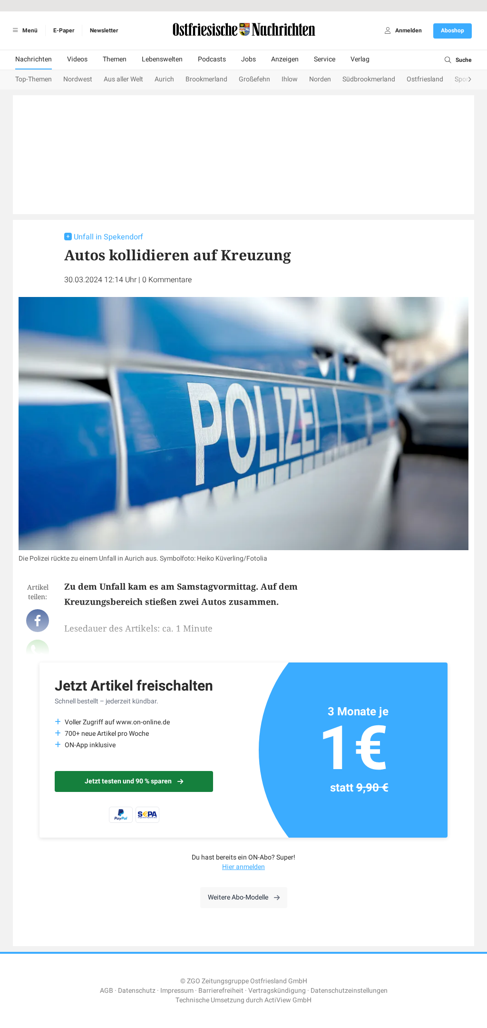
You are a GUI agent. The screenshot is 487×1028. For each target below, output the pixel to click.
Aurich (164, 79)
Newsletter (104, 30)
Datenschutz (137, 991)
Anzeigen (285, 59)
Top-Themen (33, 79)
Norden (320, 79)
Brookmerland (206, 79)
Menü (29, 30)
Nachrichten (33, 59)
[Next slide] (460, 79)
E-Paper (63, 30)
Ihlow (290, 79)
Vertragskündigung (277, 991)
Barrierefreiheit (221, 991)
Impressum (177, 991)
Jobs (248, 59)
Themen (115, 59)
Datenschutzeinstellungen (349, 991)
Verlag (360, 59)
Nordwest (77, 79)
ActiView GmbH (288, 1000)
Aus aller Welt (123, 79)
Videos (77, 59)
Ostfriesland (425, 79)
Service (324, 59)
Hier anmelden (243, 867)
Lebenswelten (162, 59)
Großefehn (254, 79)
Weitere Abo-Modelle (238, 897)
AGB (106, 991)
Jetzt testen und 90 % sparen (128, 781)
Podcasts (212, 59)
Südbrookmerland (368, 79)
